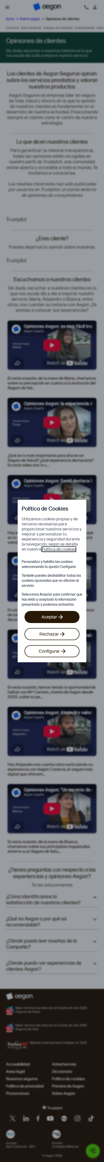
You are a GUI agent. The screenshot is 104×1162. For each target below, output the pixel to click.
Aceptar (49, 616)
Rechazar (49, 634)
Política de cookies (59, 549)
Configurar (49, 651)
